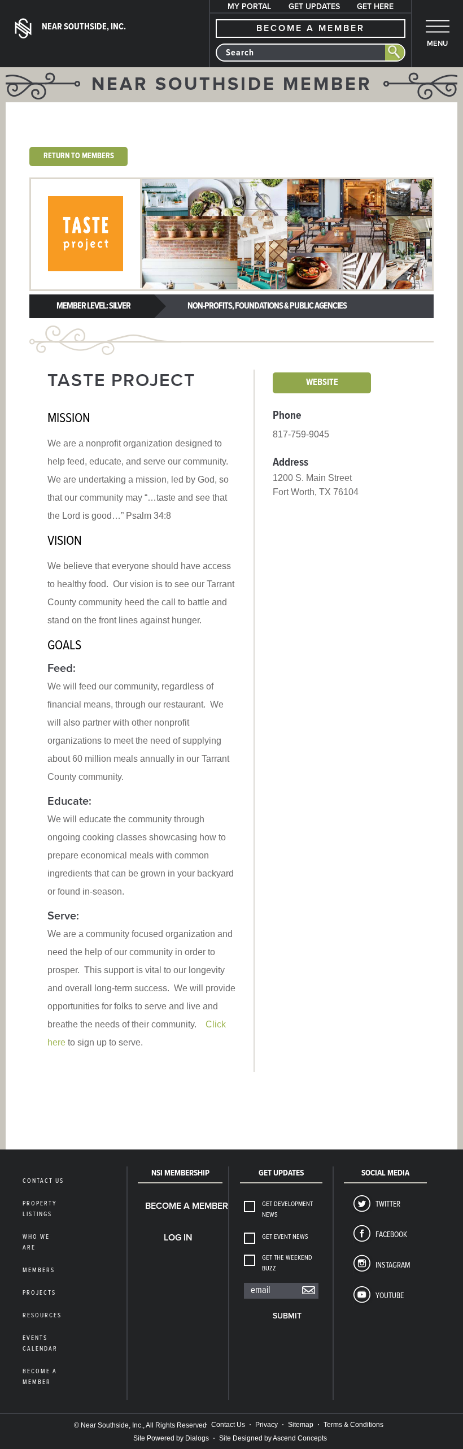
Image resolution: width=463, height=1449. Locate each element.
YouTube (389, 1296)
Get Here (375, 6)
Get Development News (287, 1210)
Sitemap (300, 1425)
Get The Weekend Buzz (287, 1263)
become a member (310, 28)
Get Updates (314, 6)
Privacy (266, 1425)
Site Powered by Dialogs (171, 1438)
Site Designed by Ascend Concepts (273, 1438)
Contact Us (43, 1181)
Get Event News (285, 1237)
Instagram (392, 1265)
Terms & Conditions (353, 1425)
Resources (42, 1316)
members (39, 1270)
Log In (178, 1237)
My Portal (249, 6)
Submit (287, 1316)
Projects (39, 1293)
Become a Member (182, 1206)
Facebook (391, 1235)
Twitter (387, 1204)
